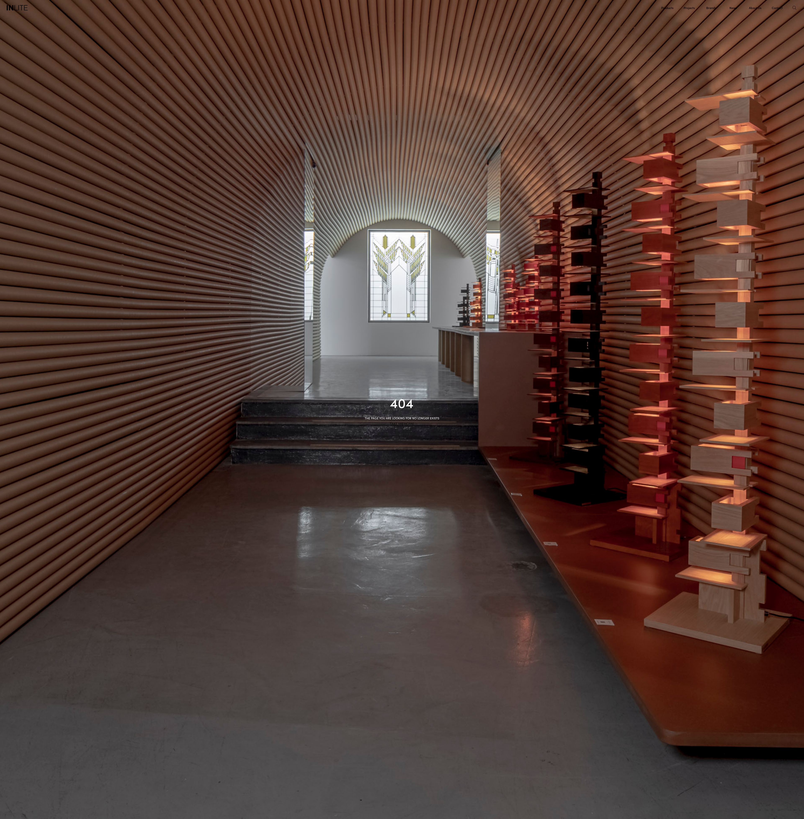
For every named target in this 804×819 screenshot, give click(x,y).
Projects (689, 7)
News (733, 7)
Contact (777, 7)
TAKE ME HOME (402, 424)
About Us (755, 7)
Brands (711, 7)
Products (667, 7)
